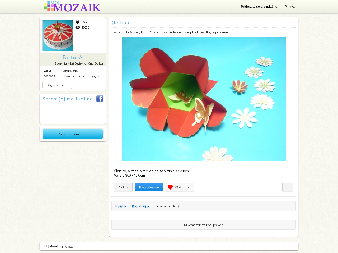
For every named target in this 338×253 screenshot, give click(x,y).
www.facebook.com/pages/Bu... (84, 76)
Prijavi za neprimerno (287, 187)
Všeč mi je (182, 187)
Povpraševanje (149, 187)
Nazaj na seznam (73, 133)
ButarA (127, 32)
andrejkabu (71, 70)
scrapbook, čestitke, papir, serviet (206, 32)
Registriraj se (141, 206)
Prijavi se (121, 206)
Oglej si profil (57, 85)
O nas (69, 246)
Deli (121, 187)
